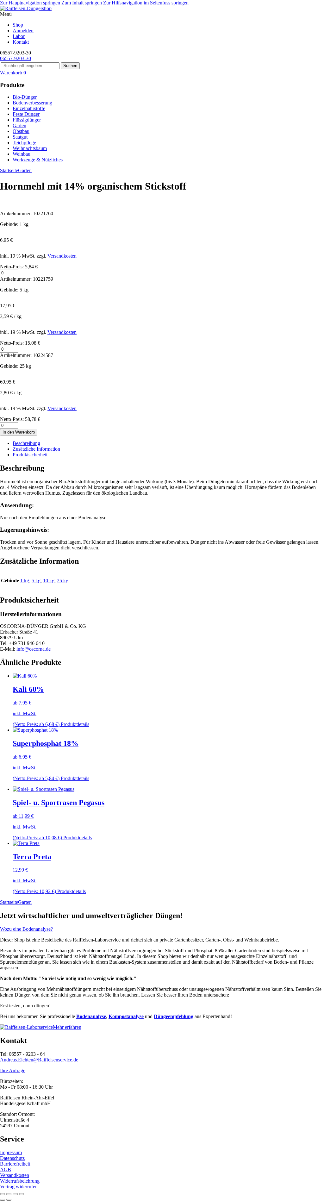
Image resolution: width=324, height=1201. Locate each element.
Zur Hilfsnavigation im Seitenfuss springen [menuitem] (146, 2)
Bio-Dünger (25, 97)
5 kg (36, 580)
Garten (19, 125)
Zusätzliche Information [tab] (36, 449)
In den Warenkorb (19, 432)
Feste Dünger (26, 114)
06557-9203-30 (15, 58)
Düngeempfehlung (173, 1016)
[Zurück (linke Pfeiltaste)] (2, 1200)
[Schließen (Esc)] (21, 1194)
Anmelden (23, 30)
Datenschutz (12, 1158)
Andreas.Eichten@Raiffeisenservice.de (39, 1059)
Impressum (11, 1152)
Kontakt (21, 42)
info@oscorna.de (33, 649)
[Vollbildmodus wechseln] (8, 1194)
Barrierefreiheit (15, 1164)
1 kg (24, 580)
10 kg (48, 580)
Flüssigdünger (27, 119)
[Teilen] (15, 1194)
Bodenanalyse (91, 1016)
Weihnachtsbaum (30, 148)
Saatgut (20, 137)
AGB (5, 1169)
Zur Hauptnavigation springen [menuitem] (30, 2)
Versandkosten (62, 256)
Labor (19, 36)
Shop (18, 25)
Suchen (70, 65)
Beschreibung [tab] (26, 443)
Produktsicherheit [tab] (30, 454)
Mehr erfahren (67, 1027)
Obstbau (21, 131)
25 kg (62, 580)
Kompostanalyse (126, 1016)
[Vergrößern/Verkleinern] (2, 1194)
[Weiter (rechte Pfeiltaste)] (8, 1200)
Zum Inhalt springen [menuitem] (81, 2)
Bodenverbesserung (32, 102)
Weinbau (21, 154)
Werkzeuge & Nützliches (38, 159)
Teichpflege (24, 142)
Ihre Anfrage (12, 1070)
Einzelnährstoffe (29, 108)
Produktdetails (75, 724)
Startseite (9, 170)
